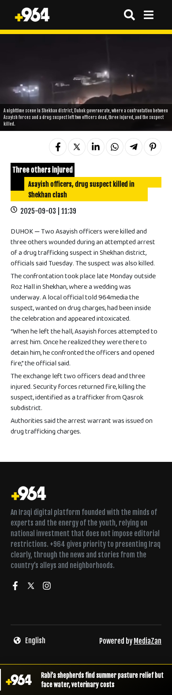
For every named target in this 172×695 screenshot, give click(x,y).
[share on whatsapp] (114, 147)
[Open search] (129, 14)
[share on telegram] (133, 147)
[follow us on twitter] (30, 587)
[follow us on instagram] (46, 587)
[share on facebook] (58, 147)
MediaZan (147, 641)
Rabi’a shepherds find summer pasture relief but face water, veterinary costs (102, 680)
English (35, 640)
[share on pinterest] (152, 147)
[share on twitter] (77, 147)
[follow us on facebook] (15, 587)
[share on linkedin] (96, 147)
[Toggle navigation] (148, 14)
